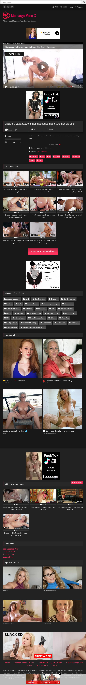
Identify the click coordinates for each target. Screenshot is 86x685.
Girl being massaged (51, 304)
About (35, 129)
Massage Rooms (53, 313)
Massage (20, 313)
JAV (53, 308)
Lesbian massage (66, 308)
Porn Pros (65, 318)
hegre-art (29, 308)
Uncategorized (11, 327)
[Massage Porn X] (43, 15)
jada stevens (42, 152)
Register (80, 7)
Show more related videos (43, 251)
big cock (67, 156)
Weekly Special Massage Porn (33, 327)
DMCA (54, 665)
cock (32, 160)
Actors (7, 663)
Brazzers (34, 156)
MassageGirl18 (70, 313)
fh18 (19, 304)
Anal (27, 299)
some (40, 160)
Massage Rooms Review (24, 663)
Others (53, 318)
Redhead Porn (8, 554)
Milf (7, 318)
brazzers (77, 156)
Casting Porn (8, 557)
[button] (84, 2)
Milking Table (19, 318)
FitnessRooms (32, 304)
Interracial (41, 308)
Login (72, 7)
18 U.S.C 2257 (42, 665)
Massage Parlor (35, 313)
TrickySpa (74, 323)
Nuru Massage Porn (37, 318)
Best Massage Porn (10, 549)
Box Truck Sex (40, 299)
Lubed (8, 313)
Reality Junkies (11, 323)
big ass (57, 156)
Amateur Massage (12, 299)
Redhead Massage (30, 323)
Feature (9, 304)
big (50, 156)
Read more (54, 144)
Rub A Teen (61, 323)
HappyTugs (69, 304)
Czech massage (69, 299)
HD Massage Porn (12, 308)
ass (43, 156)
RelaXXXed (47, 323)
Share (50, 129)
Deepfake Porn (9, 552)
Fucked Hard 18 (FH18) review (50, 663)
